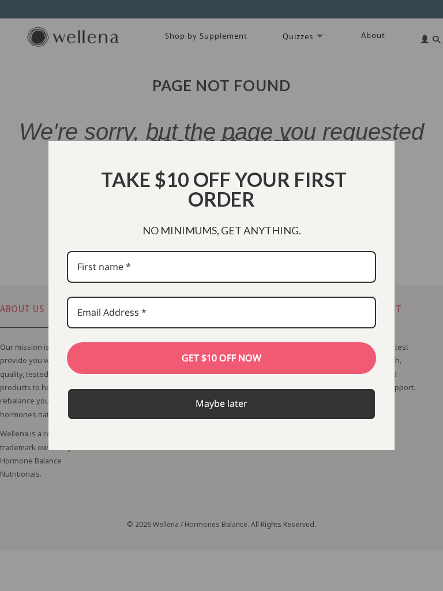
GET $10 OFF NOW (221, 357)
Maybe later (221, 403)
